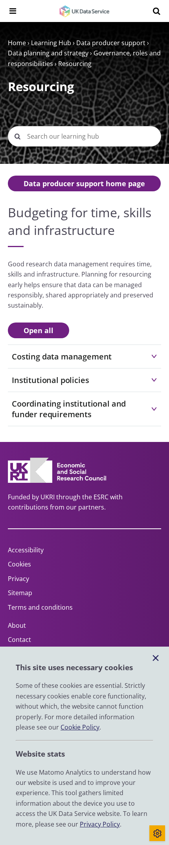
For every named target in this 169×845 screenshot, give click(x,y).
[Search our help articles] (17, 136)
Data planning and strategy (48, 53)
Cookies (19, 564)
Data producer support (110, 42)
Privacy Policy (100, 824)
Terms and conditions (40, 607)
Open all (38, 330)
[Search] (156, 11)
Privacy (18, 578)
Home (17, 42)
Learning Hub (51, 42)
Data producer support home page (84, 183)
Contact (19, 639)
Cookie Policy (80, 727)
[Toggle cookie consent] (157, 833)
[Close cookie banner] (156, 658)
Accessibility (26, 550)
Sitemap (20, 592)
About (17, 625)
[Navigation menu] (12, 11)
